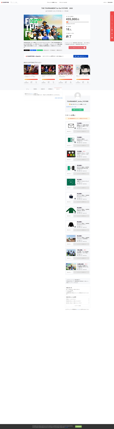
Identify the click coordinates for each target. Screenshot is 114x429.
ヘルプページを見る (77, 305)
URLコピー (47, 50)
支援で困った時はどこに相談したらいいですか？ (74, 302)
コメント (58, 89)
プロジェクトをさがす (63, 2)
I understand (78, 426)
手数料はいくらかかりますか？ (71, 299)
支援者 (42, 89)
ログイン (105, 2)
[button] (80, 56)
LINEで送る (40, 50)
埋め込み (53, 50)
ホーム (27, 89)
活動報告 (35, 89)
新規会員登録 (110, 2)
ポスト (27, 50)
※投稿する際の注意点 (59, 98)
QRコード (59, 50)
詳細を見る (69, 131)
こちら (78, 309)
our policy (66, 427)
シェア (34, 50)
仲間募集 (50, 89)
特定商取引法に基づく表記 (71, 106)
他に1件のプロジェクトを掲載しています (78, 104)
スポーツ (62, 11)
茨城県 (67, 11)
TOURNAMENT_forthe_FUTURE (53, 11)
